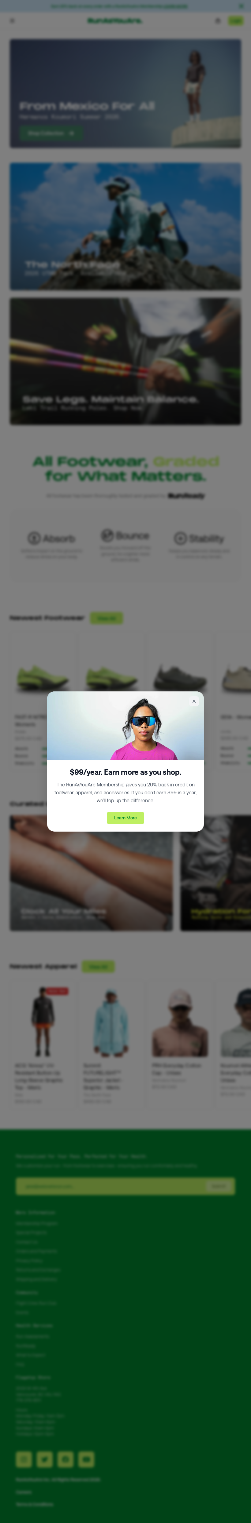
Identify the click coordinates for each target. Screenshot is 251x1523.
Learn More (125, 817)
